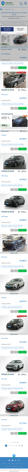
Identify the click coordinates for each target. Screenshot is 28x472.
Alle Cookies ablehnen (20, 29)
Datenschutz (15, 466)
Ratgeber (4, 463)
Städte (18, 463)
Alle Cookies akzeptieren (7, 29)
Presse (13, 463)
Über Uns (23, 463)
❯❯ (22, 445)
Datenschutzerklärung (21, 33)
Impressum (7, 466)
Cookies (21, 466)
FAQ (9, 463)
